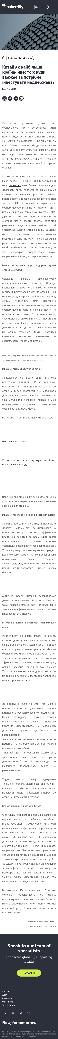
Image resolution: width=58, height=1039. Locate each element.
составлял (15, 185)
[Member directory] (47, 7)
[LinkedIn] (5, 1013)
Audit (4, 995)
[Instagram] (13, 1013)
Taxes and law (8, 1005)
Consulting (7, 998)
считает (17, 563)
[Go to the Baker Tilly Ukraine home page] (12, 7)
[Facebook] (21, 1013)
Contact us (29, 972)
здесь (26, 680)
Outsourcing (7, 1002)
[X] (29, 1013)
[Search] (42, 7)
